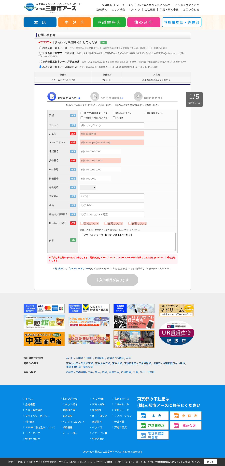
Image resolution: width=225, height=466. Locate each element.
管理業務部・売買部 (181, 22)
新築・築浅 (98, 404)
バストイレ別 (99, 433)
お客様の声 (69, 410)
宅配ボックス (121, 398)
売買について (115, 223)
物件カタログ (32, 439)
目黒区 (89, 358)
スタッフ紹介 (70, 404)
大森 (135, 372)
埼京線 (157, 363)
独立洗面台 (98, 439)
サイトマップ (32, 433)
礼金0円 (96, 410)
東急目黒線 (145, 363)
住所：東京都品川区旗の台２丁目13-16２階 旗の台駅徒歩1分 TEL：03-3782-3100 (99, 66)
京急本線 (117, 363)
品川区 (70, 358)
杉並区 (120, 358)
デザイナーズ (121, 410)
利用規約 (59, 268)
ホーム (29, 398)
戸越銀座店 (109, 22)
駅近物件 (97, 421)
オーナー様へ (125, 5)
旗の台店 (143, 22)
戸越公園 (81, 372)
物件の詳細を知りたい (96, 113)
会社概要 (150, 9)
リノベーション (123, 416)
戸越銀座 (126, 372)
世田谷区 (100, 358)
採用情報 (107, 5)
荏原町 (151, 372)
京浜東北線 (130, 363)
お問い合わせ (191, 9)
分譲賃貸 (119, 421)
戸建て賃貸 (120, 427)
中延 (90, 372)
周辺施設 (67, 416)
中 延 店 (74, 22)
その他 (119, 117)
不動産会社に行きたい (96, 117)
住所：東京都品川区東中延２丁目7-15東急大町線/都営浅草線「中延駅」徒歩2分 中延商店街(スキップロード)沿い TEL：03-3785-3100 (111, 55)
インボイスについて (187, 5)
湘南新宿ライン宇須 (174, 363)
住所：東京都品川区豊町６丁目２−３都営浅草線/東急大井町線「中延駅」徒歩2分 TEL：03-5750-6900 (104, 48)
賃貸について (91, 223)
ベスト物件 (98, 398)
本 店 (40, 22)
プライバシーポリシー (78, 268)
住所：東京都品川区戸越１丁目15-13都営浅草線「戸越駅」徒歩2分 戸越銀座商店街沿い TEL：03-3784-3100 (114, 61)
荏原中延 (114, 372)
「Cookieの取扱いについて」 (167, 462)
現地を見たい (155, 113)
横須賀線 (88, 366)
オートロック (99, 416)
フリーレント (121, 404)
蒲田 (142, 372)
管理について (139, 223)
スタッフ (134, 9)
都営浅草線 (87, 363)
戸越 (104, 372)
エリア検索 (118, 9)
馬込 (97, 372)
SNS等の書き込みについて (154, 5)
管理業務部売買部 (156, 435)
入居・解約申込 (169, 9)
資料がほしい (123, 113)
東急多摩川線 (73, 366)
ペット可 (97, 427)
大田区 (79, 358)
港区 (128, 358)
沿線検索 (101, 9)
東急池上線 (72, 363)
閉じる (210, 461)
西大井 (70, 372)
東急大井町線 (102, 363)
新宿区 (110, 358)
